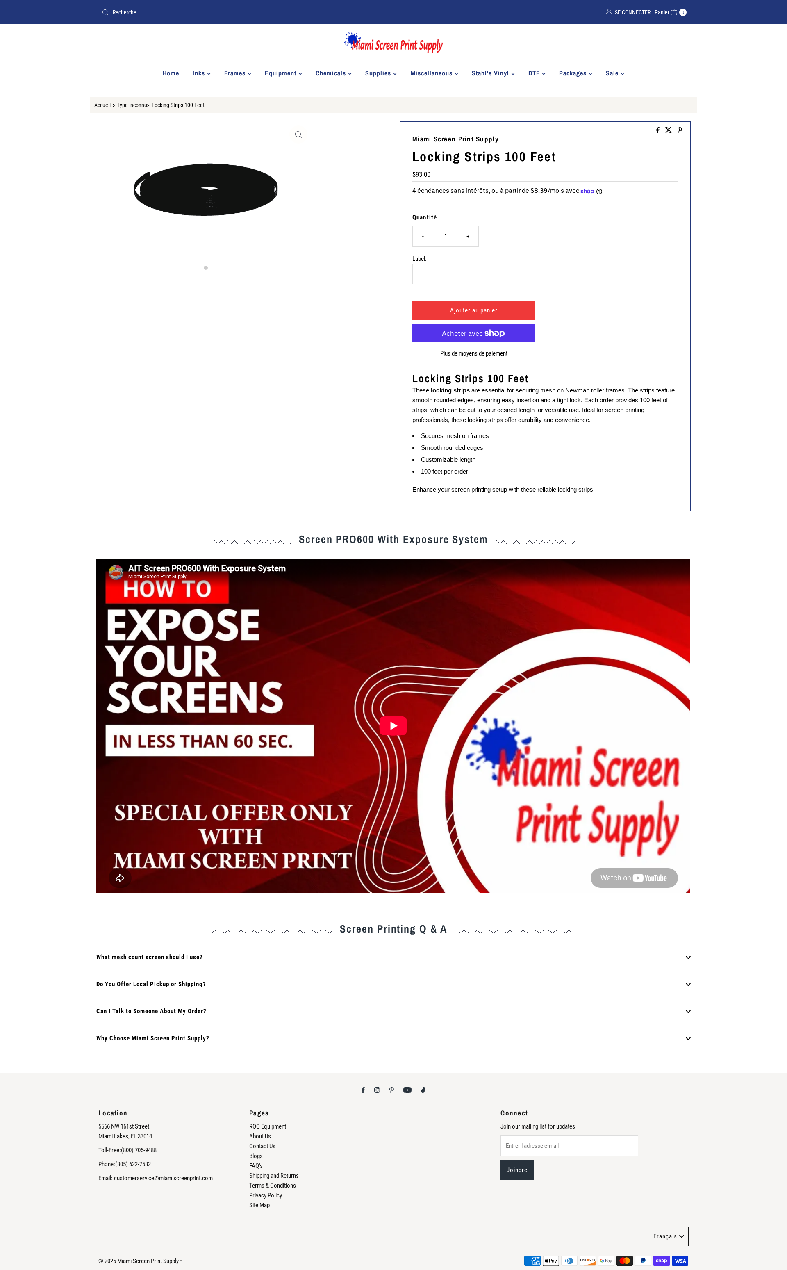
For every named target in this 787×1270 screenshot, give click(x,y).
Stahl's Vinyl (491, 73)
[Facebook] (363, 1090)
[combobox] (244, 12)
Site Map (259, 1205)
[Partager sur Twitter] (669, 131)
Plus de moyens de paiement (473, 353)
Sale (613, 73)
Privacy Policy (265, 1195)
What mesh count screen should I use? (149, 957)
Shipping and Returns (274, 1175)
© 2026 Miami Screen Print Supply (138, 1261)
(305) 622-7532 (133, 1164)
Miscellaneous (433, 73)
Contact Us (262, 1146)
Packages (574, 73)
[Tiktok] (423, 1090)
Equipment (281, 73)
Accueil (102, 105)
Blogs (256, 1156)
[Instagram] (377, 1090)
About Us (260, 1136)
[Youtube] (407, 1090)
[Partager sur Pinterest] (680, 131)
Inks (200, 73)
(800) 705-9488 (139, 1150)
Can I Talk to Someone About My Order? (151, 1011)
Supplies (379, 73)
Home (171, 73)
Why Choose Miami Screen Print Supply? (152, 1038)
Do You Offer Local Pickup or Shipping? (151, 984)
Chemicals (332, 73)
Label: (419, 258)
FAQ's (256, 1166)
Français (665, 1236)
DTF (535, 73)
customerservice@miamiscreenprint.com (163, 1178)
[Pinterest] (391, 1090)
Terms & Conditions (272, 1185)
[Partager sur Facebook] (658, 131)
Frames (236, 73)
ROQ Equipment (267, 1126)
